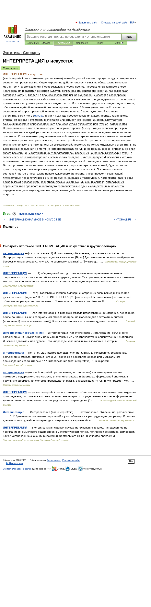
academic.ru (12, 41)
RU (132, 22)
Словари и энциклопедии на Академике (57, 30)
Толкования (63, 43)
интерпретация (13, 253)
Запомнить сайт (88, 22)
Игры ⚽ (118, 43)
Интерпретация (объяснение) (23, 332)
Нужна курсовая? (31, 213)
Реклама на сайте (71, 460)
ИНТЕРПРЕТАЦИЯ (15, 273)
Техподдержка (54, 460)
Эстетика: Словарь (39, 43)
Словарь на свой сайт (114, 22)
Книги (100, 43)
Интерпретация (13, 412)
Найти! (129, 36)
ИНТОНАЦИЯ (122, 219)
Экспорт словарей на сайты (17, 469)
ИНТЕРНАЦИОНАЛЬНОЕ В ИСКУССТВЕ (35, 219)
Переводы (82, 43)
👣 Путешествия (14, 463)
